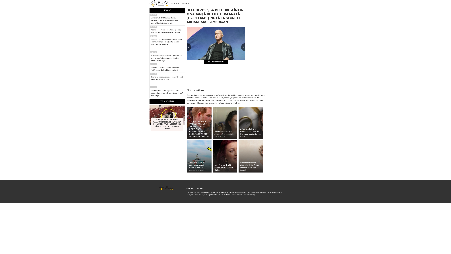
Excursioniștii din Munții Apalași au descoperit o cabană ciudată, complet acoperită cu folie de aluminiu (165, 20)
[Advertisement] (283, 44)
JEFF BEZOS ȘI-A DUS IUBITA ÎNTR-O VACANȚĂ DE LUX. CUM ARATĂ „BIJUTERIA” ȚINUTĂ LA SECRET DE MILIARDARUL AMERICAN (215, 16)
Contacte (186, 4)
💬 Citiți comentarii (216, 62)
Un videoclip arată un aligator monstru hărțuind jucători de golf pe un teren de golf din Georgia (167, 93)
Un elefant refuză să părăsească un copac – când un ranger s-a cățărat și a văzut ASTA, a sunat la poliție (166, 41)
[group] (216, 43)
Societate (175, 4)
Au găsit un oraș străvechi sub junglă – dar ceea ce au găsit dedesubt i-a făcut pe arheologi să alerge (166, 58)
